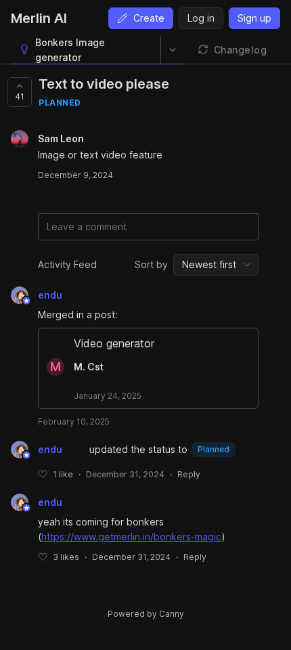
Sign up (254, 18)
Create (148, 18)
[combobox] (216, 265)
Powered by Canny (146, 614)
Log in (201, 18)
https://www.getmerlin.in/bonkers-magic (131, 536)
